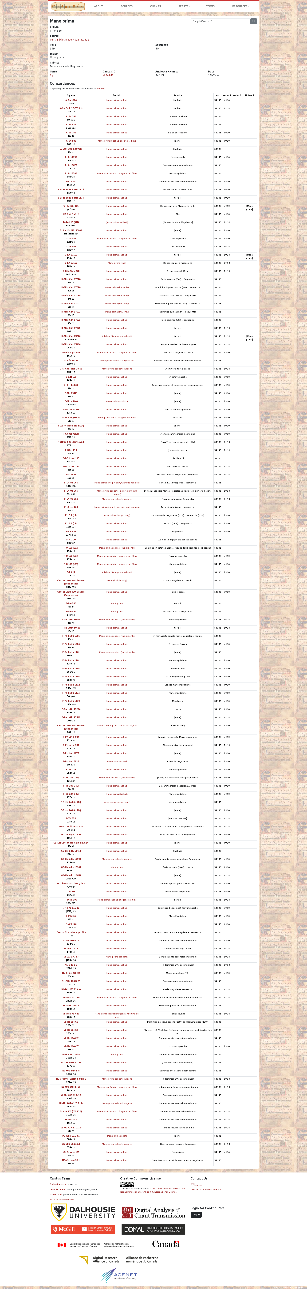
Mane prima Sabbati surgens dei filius (117, 1087)
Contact (199, 1185)
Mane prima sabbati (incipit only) (117, 548)
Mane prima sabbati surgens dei (117, 360)
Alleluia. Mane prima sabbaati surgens (117, 725)
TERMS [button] (210, 6)
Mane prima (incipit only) (116, 515)
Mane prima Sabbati (117, 794)
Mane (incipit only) (117, 580)
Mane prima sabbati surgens (117, 368)
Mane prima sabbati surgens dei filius (117, 173)
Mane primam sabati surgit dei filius (117, 140)
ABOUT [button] (98, 6)
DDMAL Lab (56, 1194)
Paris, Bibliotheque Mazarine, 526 (69, 39)
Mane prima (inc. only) (117, 287)
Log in (196, 1214)
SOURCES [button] (127, 6)
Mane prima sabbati (116, 100)
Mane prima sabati (117, 761)
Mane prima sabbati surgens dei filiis (117, 899)
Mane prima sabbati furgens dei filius (117, 238)
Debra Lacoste (58, 1184)
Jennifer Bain (58, 1189)
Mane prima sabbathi (117, 956)
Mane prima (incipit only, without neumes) (117, 482)
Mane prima (117, 603)
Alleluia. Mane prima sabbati (117, 336)
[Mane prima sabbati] (117, 222)
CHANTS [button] (155, 6)
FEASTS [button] (183, 6)
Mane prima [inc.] (117, 263)
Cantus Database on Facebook (207, 1189)
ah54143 (108, 75)
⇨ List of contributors (62, 1199)
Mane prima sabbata (117, 401)
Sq (51, 75)
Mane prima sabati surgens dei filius (117, 417)
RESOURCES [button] (239, 6)
